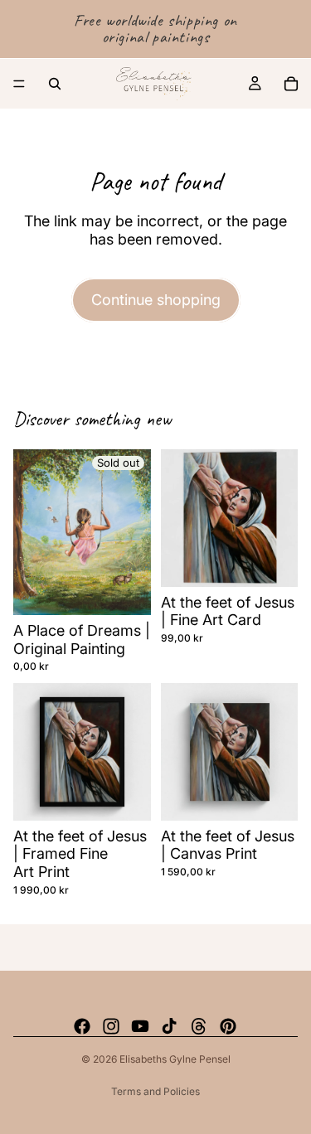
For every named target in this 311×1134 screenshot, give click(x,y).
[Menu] (19, 84)
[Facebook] (82, 1026)
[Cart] (291, 83)
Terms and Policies (155, 1091)
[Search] (54, 83)
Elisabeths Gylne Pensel (175, 1059)
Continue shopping (156, 299)
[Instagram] (111, 1026)
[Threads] (199, 1026)
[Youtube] (140, 1026)
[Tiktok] (169, 1026)
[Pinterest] (228, 1026)
